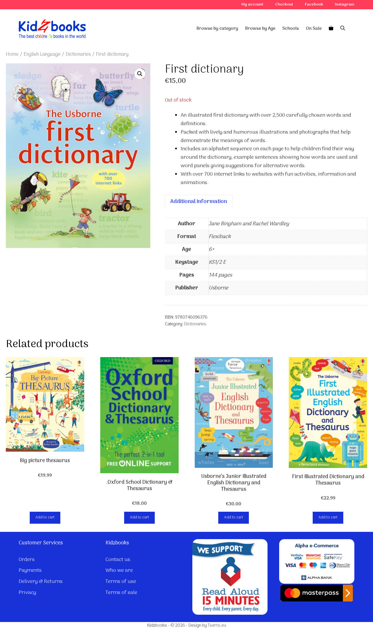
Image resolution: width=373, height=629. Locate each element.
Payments (30, 570)
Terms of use (120, 581)
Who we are (119, 570)
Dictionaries (78, 54)
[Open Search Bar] (343, 28)
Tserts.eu (217, 625)
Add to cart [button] (45, 517)
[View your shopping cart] (331, 28)
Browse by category (217, 28)
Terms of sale (121, 592)
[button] (140, 74)
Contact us (117, 559)
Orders (27, 559)
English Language (42, 54)
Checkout (284, 4)
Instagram (344, 4)
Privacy (27, 592)
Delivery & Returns (41, 581)
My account (252, 4)
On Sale (314, 28)
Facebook (314, 4)
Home (12, 54)
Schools (290, 28)
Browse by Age (260, 28)
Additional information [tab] (198, 202)
